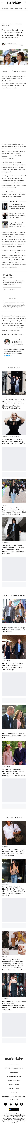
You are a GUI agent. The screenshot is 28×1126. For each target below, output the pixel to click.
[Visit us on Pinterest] (21, 1104)
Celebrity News (15, 24)
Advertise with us (14, 1080)
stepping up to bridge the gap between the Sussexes (13, 153)
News (22, 45)
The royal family (6, 76)
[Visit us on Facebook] (16, 1104)
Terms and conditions (14, 1076)
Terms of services (20, 302)
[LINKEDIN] (17, 342)
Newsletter (23, 71)
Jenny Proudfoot (11, 43)
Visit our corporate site (16, 1116)
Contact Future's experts (14, 1068)
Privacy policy (14, 1084)
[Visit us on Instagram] (11, 1104)
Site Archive (14, 1064)
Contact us (14, 1072)
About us (14, 1092)
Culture (4, 24)
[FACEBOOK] (13, 342)
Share (5, 71)
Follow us (16, 71)
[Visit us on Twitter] (5, 1104)
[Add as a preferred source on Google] (14, 1109)
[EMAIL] (21, 342)
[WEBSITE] (19, 342)
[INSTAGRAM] (15, 342)
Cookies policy (14, 1088)
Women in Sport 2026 (16, 8)
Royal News (6, 25)
